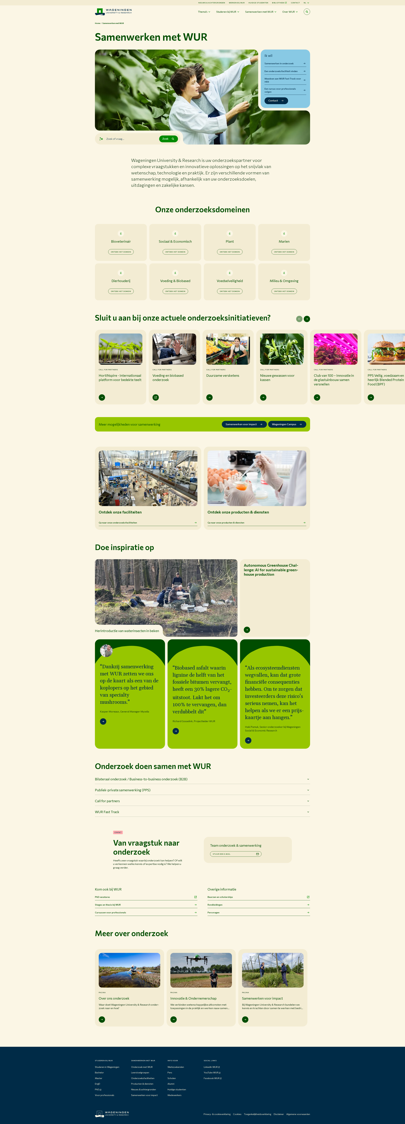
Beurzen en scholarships (220, 897)
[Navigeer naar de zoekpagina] (307, 12)
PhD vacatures (102, 897)
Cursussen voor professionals (110, 912)
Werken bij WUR (237, 3)
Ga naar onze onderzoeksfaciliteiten (118, 522)
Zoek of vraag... (115, 138)
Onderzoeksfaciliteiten (142, 1078)
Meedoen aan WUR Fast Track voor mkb (283, 80)
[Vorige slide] (299, 319)
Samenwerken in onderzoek (279, 63)
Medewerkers (174, 1095)
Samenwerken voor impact (144, 1095)
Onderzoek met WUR (142, 1067)
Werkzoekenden (176, 1067)
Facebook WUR (211, 1078)
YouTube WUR (211, 1072)
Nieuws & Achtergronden (211, 3)
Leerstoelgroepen (140, 1072)
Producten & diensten (142, 1083)
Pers (170, 1072)
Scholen (172, 1078)
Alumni (171, 1083)
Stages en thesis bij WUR (108, 904)
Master (98, 1078)
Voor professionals (104, 1095)
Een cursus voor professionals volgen (280, 90)
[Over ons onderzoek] (102, 1019)
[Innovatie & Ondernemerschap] (173, 1019)
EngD (97, 1083)
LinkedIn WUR (211, 1067)
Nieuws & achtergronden (143, 1089)
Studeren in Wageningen (107, 1067)
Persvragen (213, 912)
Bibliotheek (278, 3)
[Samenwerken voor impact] (245, 1019)
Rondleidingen (215, 904)
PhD (97, 1089)
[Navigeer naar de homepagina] (113, 11)
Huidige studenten (258, 3)
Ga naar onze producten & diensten (226, 522)
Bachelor (99, 1072)
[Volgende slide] (307, 319)
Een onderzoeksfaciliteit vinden (281, 71)
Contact (295, 3)
